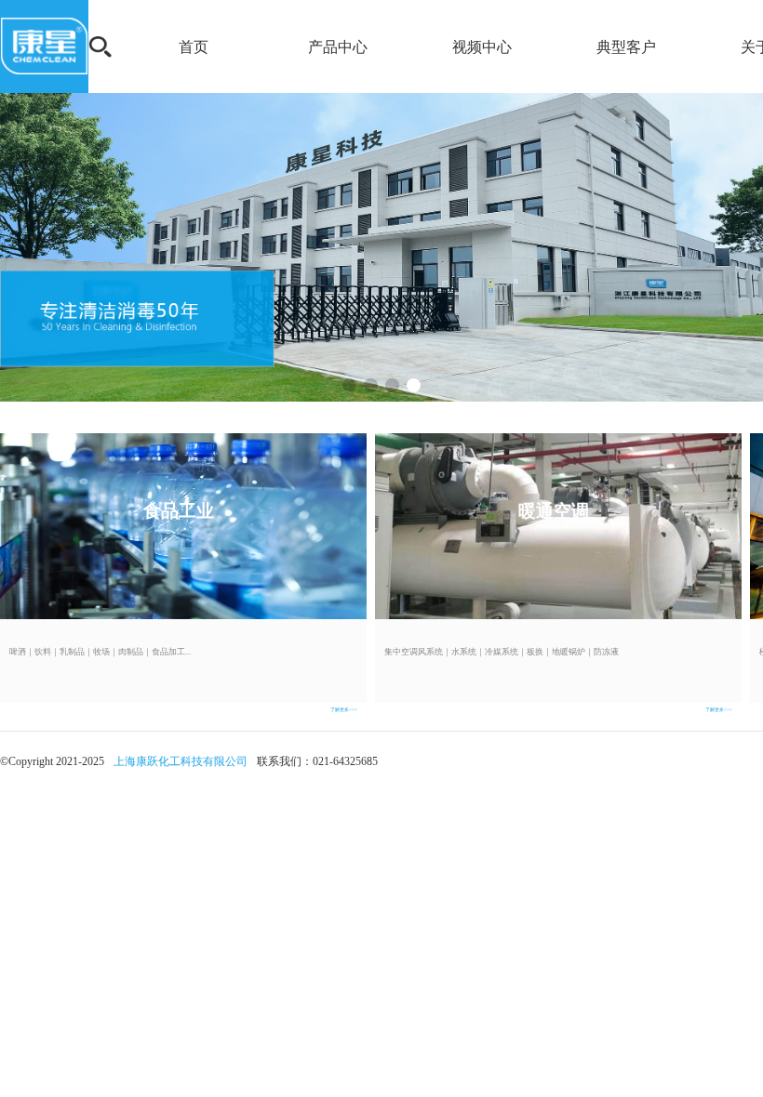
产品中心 (338, 47)
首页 (193, 47)
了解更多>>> (343, 709)
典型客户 (626, 47)
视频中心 (482, 47)
